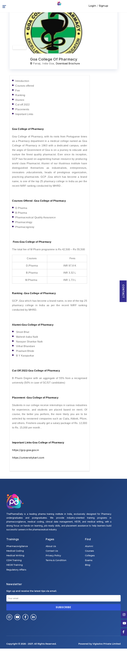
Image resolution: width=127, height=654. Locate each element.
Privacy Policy (53, 555)
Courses (89, 550)
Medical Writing (15, 555)
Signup (103, 5)
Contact (123, 291)
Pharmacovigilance (17, 546)
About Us (51, 546)
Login (92, 5)
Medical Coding (15, 550)
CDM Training (14, 560)
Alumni (89, 546)
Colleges (90, 555)
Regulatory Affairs (16, 569)
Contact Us (52, 550)
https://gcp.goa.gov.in (25, 450)
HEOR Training (14, 565)
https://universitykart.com (28, 457)
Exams (88, 560)
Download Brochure (68, 63)
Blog (87, 565)
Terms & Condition (56, 560)
